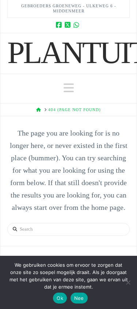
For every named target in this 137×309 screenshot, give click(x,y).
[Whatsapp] (77, 25)
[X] (68, 25)
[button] (69, 88)
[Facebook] (60, 25)
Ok (60, 298)
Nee (79, 298)
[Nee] (128, 282)
